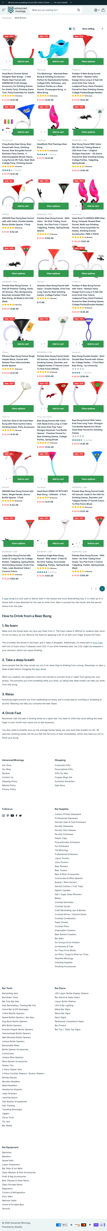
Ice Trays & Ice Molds (65, 950)
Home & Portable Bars (13, 1204)
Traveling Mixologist (12, 1109)
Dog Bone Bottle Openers (14, 1021)
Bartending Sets (10, 993)
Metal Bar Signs (62, 1009)
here (52, 2)
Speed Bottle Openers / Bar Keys (18, 1017)
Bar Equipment (10, 1147)
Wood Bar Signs (62, 1013)
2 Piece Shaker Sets (12, 1069)
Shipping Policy (9, 781)
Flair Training (8, 1105)
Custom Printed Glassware (68, 814)
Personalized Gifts (64, 769)
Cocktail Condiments (65, 918)
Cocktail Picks (62, 926)
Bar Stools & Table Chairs (67, 997)
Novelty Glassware (64, 826)
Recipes (6, 773)
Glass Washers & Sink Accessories (19, 1172)
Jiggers (5, 1113)
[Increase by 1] (10, 59)
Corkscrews (8, 1053)
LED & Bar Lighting (64, 1005)
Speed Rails (8, 1160)
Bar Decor (60, 988)
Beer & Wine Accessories (67, 874)
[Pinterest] (8, 815)
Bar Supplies (62, 809)
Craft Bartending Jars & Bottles (70, 910)
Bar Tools (7, 988)
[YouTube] (12, 815)
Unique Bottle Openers (13, 1041)
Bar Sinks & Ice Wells (12, 1168)
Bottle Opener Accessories (15, 1049)
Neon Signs (60, 1017)
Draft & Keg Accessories (14, 1176)
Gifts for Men (61, 773)
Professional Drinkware (66, 854)
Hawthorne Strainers (12, 1089)
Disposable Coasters (65, 930)
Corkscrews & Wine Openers (69, 878)
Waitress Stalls (9, 1200)
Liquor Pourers (62, 858)
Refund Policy (9, 785)
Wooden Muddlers (11, 1081)
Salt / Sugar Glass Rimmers (68, 894)
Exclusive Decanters (65, 781)
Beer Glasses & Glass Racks (15, 1180)
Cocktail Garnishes (64, 902)
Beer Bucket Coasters (65, 934)
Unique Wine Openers (12, 1057)
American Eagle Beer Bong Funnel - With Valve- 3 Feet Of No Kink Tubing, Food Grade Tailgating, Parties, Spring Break (53, 560)
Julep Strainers (9, 1093)
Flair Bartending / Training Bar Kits (19, 1005)
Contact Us (7, 777)
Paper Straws (61, 922)
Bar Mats (59, 938)
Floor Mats (7, 1196)
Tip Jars (6, 1121)
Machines (6, 1152)
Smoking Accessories (65, 966)
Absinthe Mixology (64, 958)
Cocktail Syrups (62, 906)
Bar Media (7, 1125)
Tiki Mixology (61, 850)
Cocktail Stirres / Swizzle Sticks (70, 914)
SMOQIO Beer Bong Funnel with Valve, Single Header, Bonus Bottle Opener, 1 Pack (18, 494)
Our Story (7, 765)
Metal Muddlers (9, 1085)
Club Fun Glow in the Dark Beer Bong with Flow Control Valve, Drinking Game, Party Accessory (18, 423)
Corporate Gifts (62, 765)
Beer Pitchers (61, 866)
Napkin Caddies (62, 890)
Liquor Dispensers (11, 1164)
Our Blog (6, 769)
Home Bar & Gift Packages (15, 1009)
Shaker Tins (8, 1065)
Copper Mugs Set (63, 777)
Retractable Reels (10, 1045)
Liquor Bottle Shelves (65, 1001)
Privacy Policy (9, 789)
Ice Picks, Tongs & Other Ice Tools (71, 954)
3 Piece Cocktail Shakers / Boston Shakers (23, 1073)
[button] (3, 2)
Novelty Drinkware (64, 834)
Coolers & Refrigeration (13, 1192)
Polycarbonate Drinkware (67, 842)
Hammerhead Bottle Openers (16, 1033)
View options (88, 61)
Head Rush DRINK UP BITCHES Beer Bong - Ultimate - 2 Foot (52, 493)
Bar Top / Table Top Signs (67, 1029)
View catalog (3, 10)
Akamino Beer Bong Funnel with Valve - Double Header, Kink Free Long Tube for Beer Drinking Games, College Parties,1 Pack (53, 290)
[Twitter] (20, 816)
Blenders (6, 1156)
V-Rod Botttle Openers (13, 1013)
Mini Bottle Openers (12, 1025)
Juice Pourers (61, 862)
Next (71, 3)
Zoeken (78, 10)
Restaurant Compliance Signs (69, 1021)
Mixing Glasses (9, 1077)
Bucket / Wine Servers (66, 882)
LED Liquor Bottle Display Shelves (71, 993)
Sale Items (60, 785)
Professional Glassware (66, 818)
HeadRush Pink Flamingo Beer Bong (52, 145)
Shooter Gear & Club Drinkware (70, 822)
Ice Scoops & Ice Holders (67, 942)
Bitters (58, 898)
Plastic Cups (61, 838)
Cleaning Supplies (63, 962)
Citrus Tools (8, 1117)
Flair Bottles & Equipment (14, 1101)
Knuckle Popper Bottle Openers (17, 1029)
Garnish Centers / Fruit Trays (69, 886)
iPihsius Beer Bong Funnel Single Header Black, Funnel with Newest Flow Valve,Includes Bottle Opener (18, 361)
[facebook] (16, 815)
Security (6, 1208)
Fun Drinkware (62, 846)
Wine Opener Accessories (14, 1061)
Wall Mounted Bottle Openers (16, 1037)
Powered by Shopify (12, 1227)
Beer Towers (61, 870)
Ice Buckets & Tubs (64, 946)
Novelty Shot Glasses (65, 830)
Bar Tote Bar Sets (10, 1001)
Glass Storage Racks (12, 1184)
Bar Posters (60, 1025)
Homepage (6, 18)
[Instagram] (3, 815)
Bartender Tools (10, 997)
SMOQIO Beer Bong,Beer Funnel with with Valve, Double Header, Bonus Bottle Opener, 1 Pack (18, 221)
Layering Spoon (10, 1097)
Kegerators (7, 1188)
